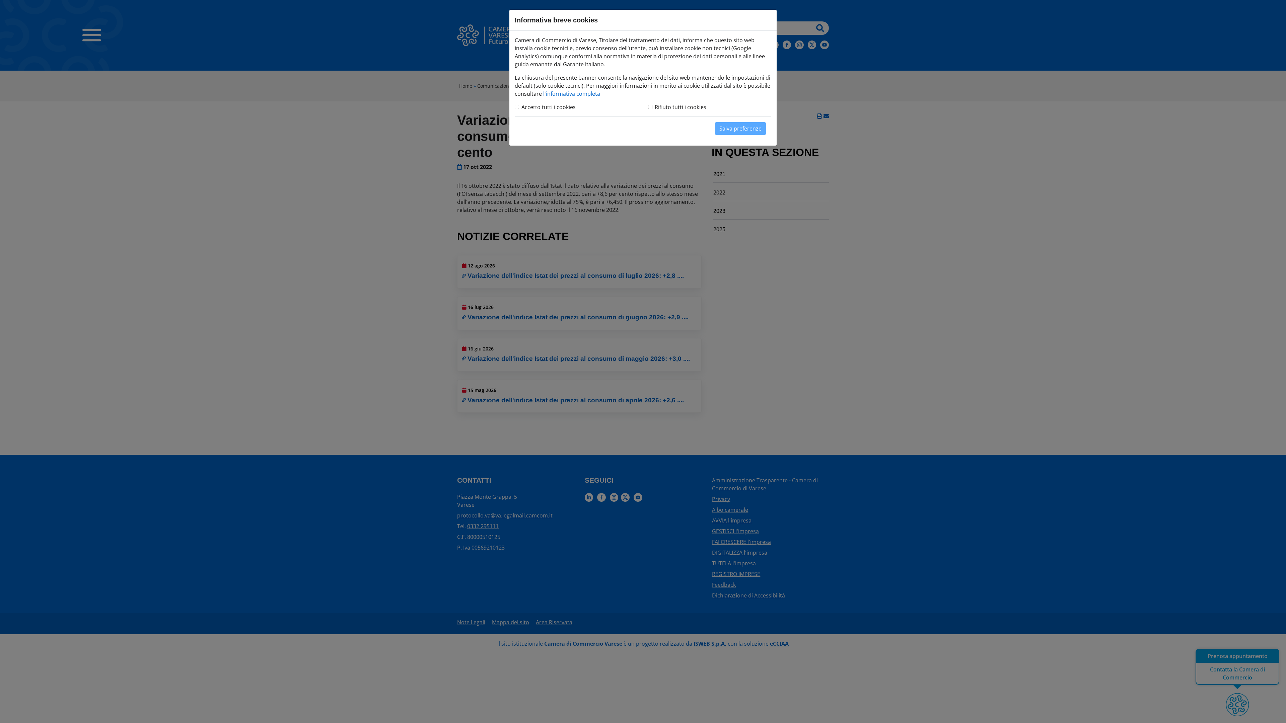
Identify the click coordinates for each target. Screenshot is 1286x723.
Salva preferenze (740, 128)
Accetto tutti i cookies (548, 107)
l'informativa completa (571, 93)
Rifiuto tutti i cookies (680, 107)
